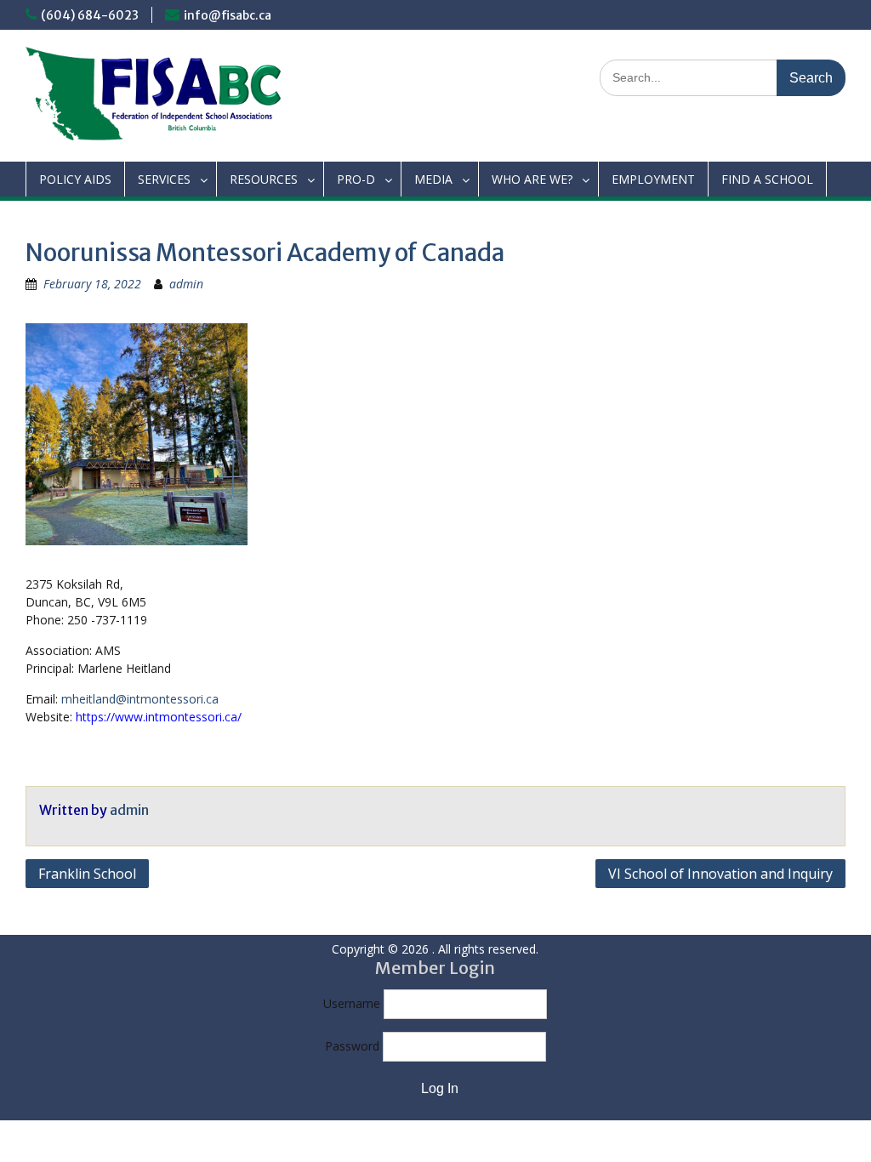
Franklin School (87, 873)
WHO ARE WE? (532, 179)
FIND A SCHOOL (767, 179)
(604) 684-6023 (90, 15)
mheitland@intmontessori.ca (140, 699)
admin (186, 284)
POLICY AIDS (75, 179)
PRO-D (356, 179)
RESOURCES (264, 179)
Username (351, 1003)
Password (352, 1046)
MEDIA (433, 179)
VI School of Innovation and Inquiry (720, 873)
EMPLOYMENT (653, 179)
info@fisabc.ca (227, 15)
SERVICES (164, 179)
